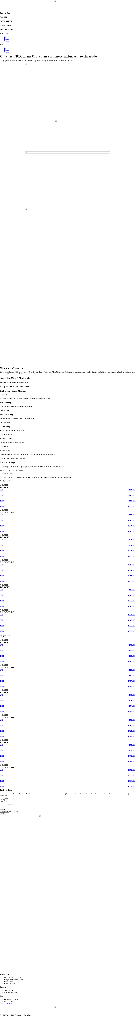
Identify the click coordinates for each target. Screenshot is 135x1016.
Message (3, 809)
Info (5, 37)
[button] (67, 45)
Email (2, 802)
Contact (6, 41)
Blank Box (27, 1015)
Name (2, 799)
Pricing (6, 39)
